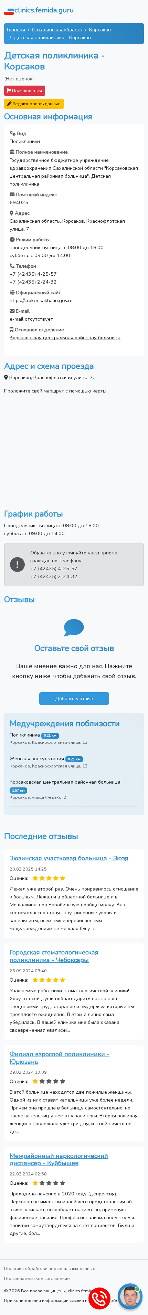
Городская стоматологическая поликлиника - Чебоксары (54, 956)
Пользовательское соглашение (37, 1278)
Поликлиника (25, 734)
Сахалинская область (57, 29)
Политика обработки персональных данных (49, 1268)
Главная (16, 29)
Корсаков (100, 29)
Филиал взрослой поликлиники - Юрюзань (59, 1058)
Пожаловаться (26, 90)
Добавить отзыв (74, 698)
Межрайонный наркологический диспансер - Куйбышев (59, 1160)
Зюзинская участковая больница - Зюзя (69, 858)
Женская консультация (37, 758)
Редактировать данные (36, 104)
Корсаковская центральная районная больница (65, 337)
